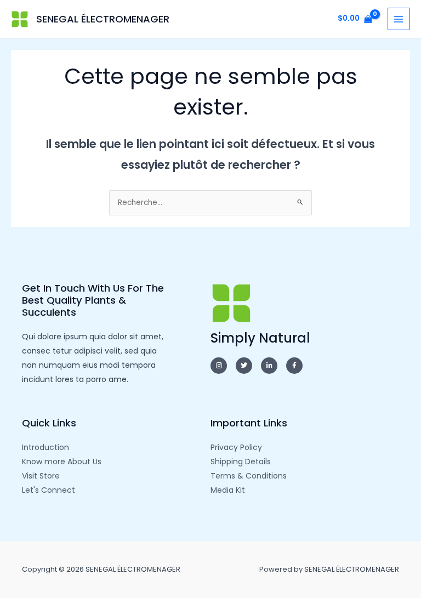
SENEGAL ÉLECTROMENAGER (102, 19)
